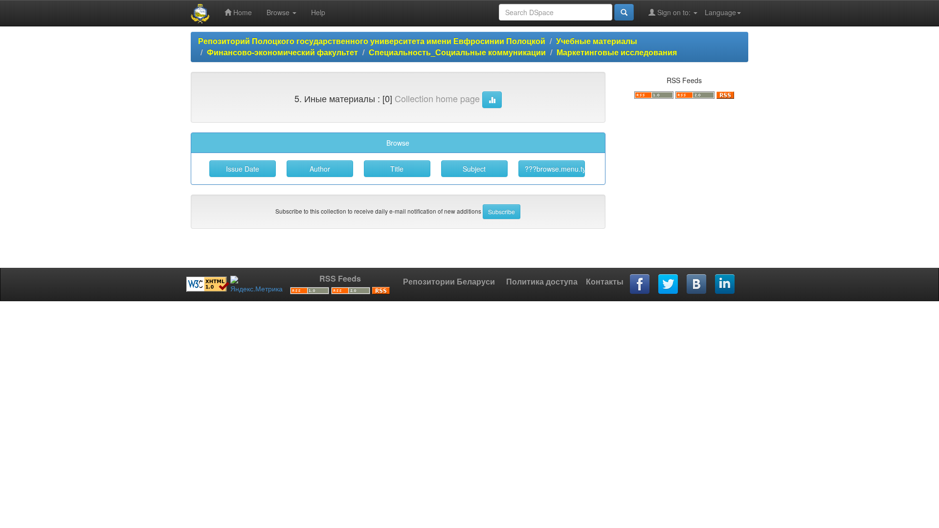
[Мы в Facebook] (640, 284)
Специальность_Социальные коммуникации (457, 52)
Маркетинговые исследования (618, 52)
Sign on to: (674, 12)
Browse (279, 12)
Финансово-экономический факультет (282, 52)
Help (318, 12)
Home (241, 12)
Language (720, 12)
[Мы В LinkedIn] (725, 284)
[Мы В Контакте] (697, 284)
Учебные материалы (596, 40)
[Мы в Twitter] (668, 284)
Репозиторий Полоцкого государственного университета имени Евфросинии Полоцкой (371, 40)
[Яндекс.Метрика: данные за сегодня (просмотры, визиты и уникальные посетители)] (256, 284)
